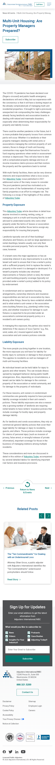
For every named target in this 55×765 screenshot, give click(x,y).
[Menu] (49, 4)
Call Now (39, 4)
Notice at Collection (11, 724)
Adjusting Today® (39, 640)
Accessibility (8, 715)
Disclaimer (7, 701)
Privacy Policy (8, 706)
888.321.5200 (24, 684)
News (11, 633)
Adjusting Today (13, 179)
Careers (32, 710)
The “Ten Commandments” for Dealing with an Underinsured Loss (26, 556)
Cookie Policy (8, 710)
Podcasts (35, 633)
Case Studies (37, 636)
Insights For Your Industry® (16, 641)
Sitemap (32, 701)
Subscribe (10, 39)
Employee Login (35, 706)
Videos (12, 636)
